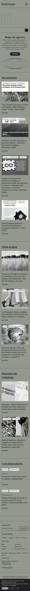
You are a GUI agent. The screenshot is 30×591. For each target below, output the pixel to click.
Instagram (11, 537)
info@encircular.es (7, 567)
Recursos (4, 546)
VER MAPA (15, 54)
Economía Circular (20, 549)
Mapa (3, 544)
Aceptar (5, 588)
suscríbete (24, 528)
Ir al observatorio (12, 463)
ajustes (14, 585)
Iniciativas (17, 544)
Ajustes (12, 588)
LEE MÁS (5, 113)
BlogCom (4, 549)
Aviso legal (4, 553)
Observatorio (18, 546)
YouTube (23, 537)
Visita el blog (9, 246)
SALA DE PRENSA (7, 534)
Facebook (4, 537)
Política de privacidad (14, 553)
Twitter (17, 537)
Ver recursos (9, 77)
